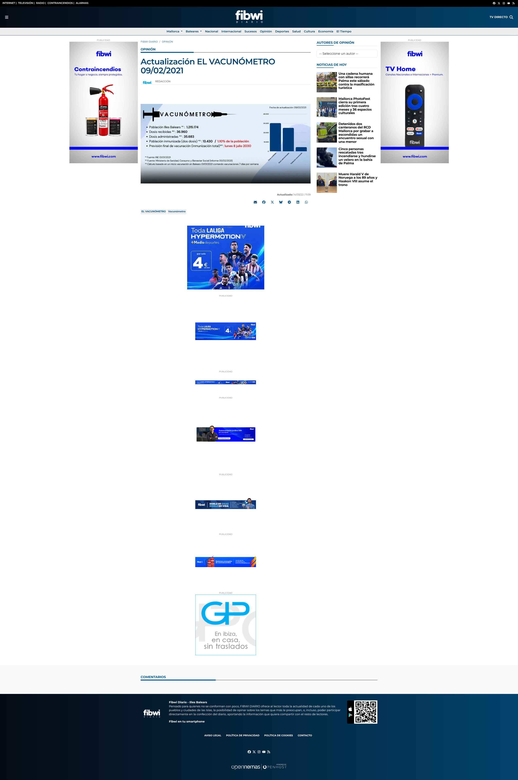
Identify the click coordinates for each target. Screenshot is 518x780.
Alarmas (82, 3)
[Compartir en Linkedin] (298, 202)
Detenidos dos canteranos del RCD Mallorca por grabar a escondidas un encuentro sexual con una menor (356, 133)
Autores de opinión (335, 43)
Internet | (9, 3)
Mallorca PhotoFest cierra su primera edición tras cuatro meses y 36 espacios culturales (355, 106)
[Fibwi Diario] (249, 17)
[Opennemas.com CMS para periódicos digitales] (259, 771)
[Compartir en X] (272, 202)
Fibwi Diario (149, 41)
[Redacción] (147, 82)
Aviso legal (212, 735)
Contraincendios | (61, 3)
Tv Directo (499, 17)
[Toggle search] (511, 17)
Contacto (305, 735)
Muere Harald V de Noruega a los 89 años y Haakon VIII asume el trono (358, 179)
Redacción (163, 81)
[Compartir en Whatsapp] (306, 202)
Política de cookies (278, 735)
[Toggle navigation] (6, 17)
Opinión (167, 41)
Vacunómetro (177, 211)
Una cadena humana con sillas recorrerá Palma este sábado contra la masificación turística (356, 81)
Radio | (41, 3)
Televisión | (26, 3)
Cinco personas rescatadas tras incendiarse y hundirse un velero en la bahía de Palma (357, 156)
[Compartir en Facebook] (264, 202)
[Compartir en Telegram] (289, 202)
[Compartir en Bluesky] (281, 202)
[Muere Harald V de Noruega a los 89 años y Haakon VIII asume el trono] (327, 183)
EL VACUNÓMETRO (153, 211)
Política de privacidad (242, 735)
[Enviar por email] (255, 202)
